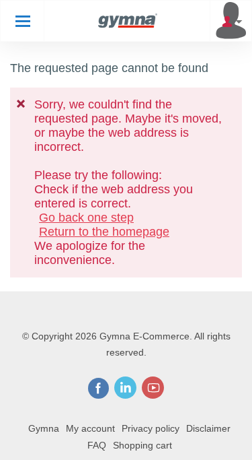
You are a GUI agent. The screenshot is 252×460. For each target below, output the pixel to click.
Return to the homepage (104, 231)
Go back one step (86, 217)
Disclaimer (208, 428)
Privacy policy (150, 428)
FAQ (96, 445)
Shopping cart (142, 445)
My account (90, 428)
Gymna (43, 428)
